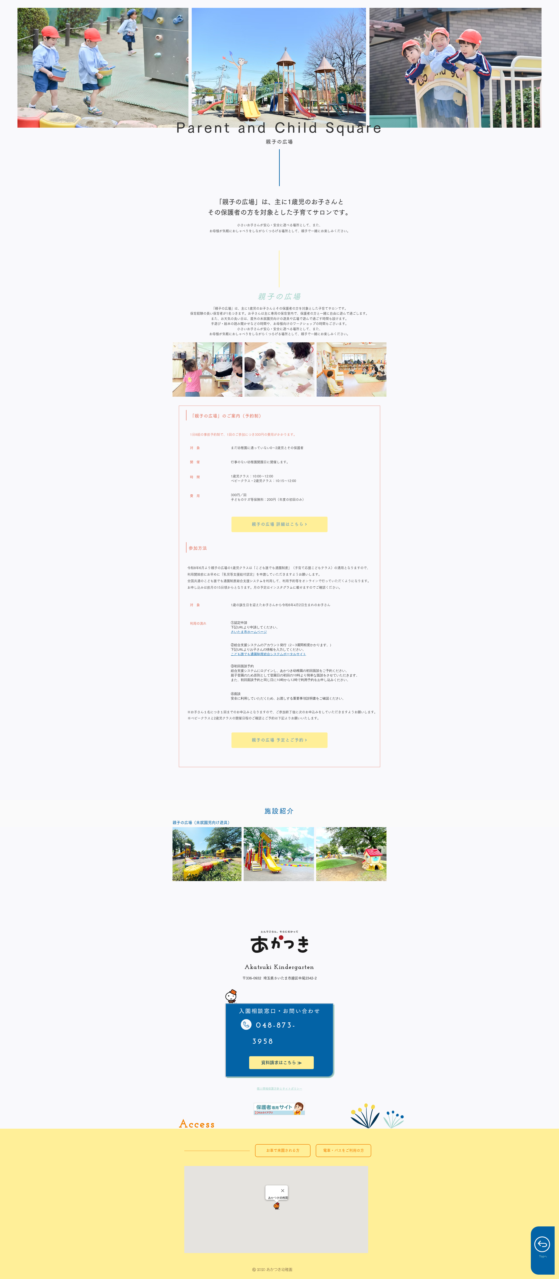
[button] (283, 1150)
